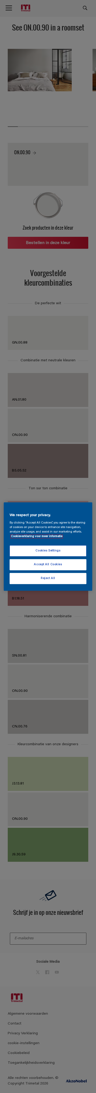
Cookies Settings (47, 551)
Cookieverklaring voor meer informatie (36, 536)
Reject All (48, 578)
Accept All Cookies (48, 564)
